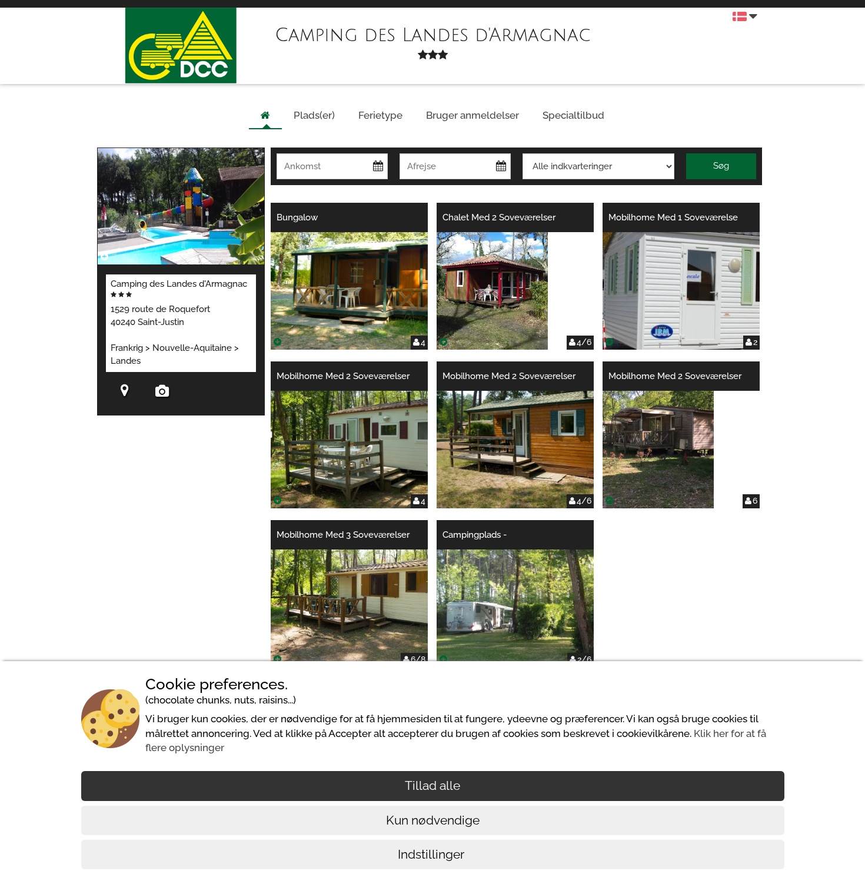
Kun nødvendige (433, 820)
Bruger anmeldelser (472, 115)
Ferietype (380, 115)
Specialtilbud (573, 115)
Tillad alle (432, 785)
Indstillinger (432, 854)
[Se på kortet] (125, 392)
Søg (721, 165)
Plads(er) (314, 115)
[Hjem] (265, 115)
